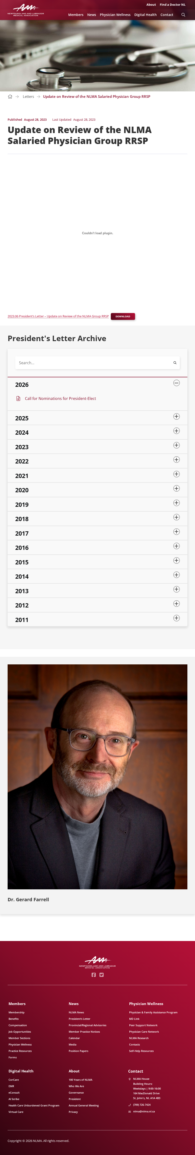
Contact (167, 14)
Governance (76, 1092)
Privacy (73, 1112)
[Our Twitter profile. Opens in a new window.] (101, 974)
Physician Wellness (115, 14)
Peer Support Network (143, 1025)
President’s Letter (79, 1019)
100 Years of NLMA (80, 1079)
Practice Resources (20, 1051)
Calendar (74, 1038)
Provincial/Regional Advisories (87, 1025)
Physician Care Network (144, 1031)
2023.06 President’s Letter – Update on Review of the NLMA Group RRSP (58, 316)
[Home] (26, 10)
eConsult (14, 1092)
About (151, 4)
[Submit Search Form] (175, 362)
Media (72, 1044)
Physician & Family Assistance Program (153, 1012)
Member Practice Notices (84, 1031)
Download (123, 316)
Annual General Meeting (84, 1105)
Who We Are (76, 1086)
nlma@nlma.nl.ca (144, 1111)
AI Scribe (14, 1099)
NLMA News (76, 1012)
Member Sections (19, 1038)
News (91, 14)
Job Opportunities (20, 1031)
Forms (13, 1057)
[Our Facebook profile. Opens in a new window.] (94, 974)
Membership (16, 1012)
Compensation (18, 1025)
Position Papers (78, 1051)
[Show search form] (183, 14)
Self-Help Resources (141, 1051)
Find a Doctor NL (172, 4)
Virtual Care (16, 1112)
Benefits (14, 1019)
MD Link (134, 1019)
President (75, 1099)
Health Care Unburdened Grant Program (34, 1105)
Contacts (134, 1044)
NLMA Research (139, 1038)
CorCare (14, 1079)
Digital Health (145, 14)
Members (75, 14)
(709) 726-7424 (142, 1104)
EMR (11, 1086)
